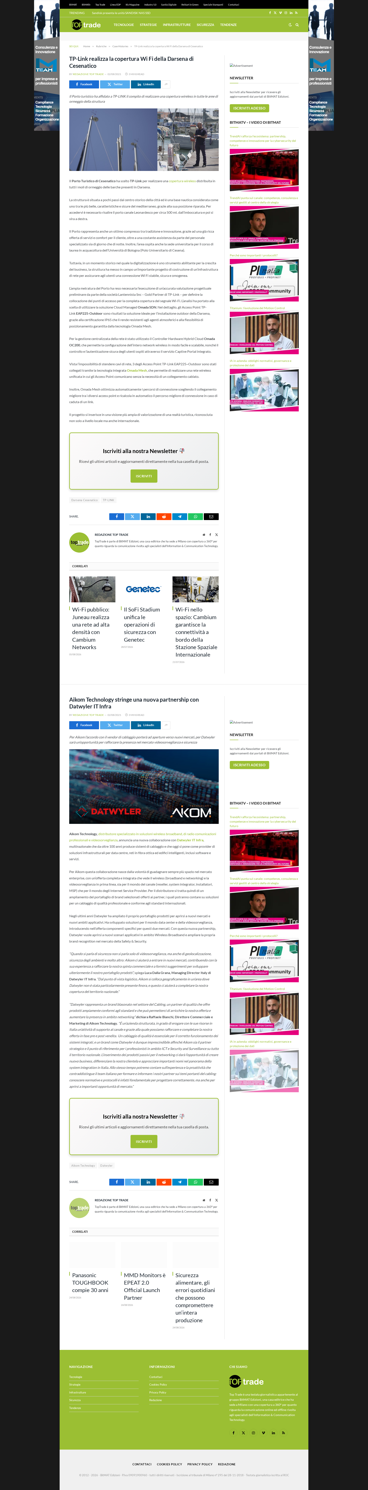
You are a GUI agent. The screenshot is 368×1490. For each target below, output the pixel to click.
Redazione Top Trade (88, 74)
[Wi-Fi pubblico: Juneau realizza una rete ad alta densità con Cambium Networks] (92, 589)
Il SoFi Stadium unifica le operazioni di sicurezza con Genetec (142, 624)
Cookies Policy (158, 1384)
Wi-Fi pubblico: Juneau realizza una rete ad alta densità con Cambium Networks (90, 628)
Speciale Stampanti (213, 4)
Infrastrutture (177, 25)
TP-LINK (108, 500)
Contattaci (233, 4)
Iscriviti (144, 476)
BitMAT (73, 4)
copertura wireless (182, 181)
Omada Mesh (137, 370)
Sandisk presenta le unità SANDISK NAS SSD (121, 13)
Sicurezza (205, 25)
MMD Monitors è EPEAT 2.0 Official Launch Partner (145, 1286)
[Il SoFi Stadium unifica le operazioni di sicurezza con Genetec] (144, 589)
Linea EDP (115, 4)
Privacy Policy (157, 1392)
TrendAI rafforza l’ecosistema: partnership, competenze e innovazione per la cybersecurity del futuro (263, 140)
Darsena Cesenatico (84, 500)
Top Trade (100, 4)
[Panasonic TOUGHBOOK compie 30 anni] (92, 1255)
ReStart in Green (189, 4)
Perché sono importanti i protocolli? (254, 255)
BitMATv (86, 4)
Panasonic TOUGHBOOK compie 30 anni (90, 1283)
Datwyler (106, 1165)
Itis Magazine (132, 4)
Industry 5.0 (150, 4)
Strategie (148, 25)
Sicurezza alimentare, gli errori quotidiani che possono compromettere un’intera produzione (195, 1298)
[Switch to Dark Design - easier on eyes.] (290, 24)
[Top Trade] (86, 24)
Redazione (155, 1400)
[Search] (297, 25)
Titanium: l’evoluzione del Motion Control (257, 308)
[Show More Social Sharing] (166, 84)
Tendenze (228, 25)
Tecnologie (124, 25)
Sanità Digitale (169, 4)
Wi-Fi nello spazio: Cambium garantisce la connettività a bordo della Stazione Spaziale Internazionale (196, 632)
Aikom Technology (83, 1165)
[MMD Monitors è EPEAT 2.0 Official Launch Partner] (144, 1255)
